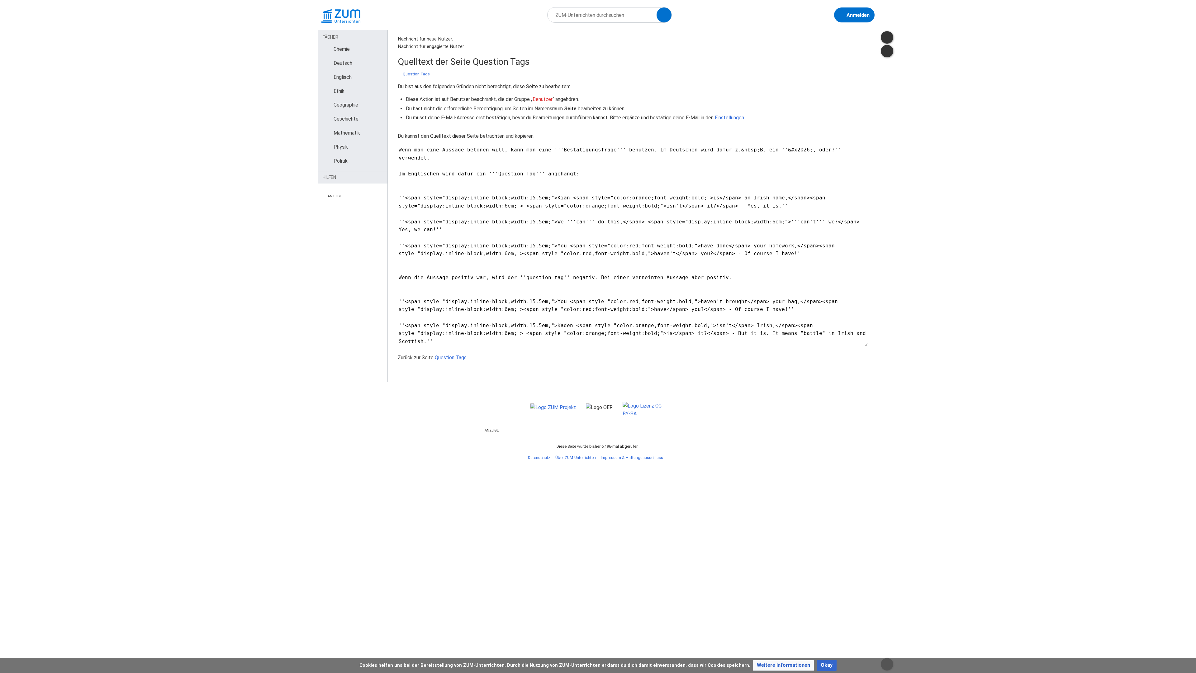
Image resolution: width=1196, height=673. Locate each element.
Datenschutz (539, 457)
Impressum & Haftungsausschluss (632, 457)
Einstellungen (729, 118)
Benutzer (543, 99)
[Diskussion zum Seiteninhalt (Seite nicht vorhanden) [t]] (887, 37)
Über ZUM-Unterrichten (575, 457)
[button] (783, 665)
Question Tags (416, 74)
